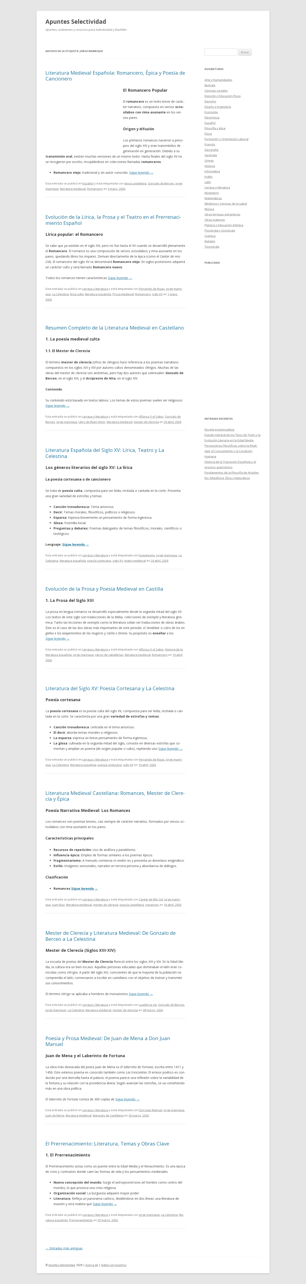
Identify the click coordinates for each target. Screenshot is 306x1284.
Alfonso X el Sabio (151, 416)
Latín (208, 182)
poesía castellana (132, 905)
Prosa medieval (123, 294)
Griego (209, 160)
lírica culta (77, 294)
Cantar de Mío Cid (151, 899)
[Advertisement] (84, 119)
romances (152, 905)
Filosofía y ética (215, 128)
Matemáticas (213, 198)
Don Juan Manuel (150, 1110)
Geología (211, 155)
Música (209, 209)
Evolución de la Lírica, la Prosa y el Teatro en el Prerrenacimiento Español (113, 219)
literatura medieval (73, 189)
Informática (212, 171)
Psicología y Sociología (220, 230)
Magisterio (212, 193)
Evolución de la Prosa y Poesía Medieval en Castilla (104, 588)
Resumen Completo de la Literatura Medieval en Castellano (114, 327)
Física (208, 134)
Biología (210, 85)
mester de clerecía (146, 422)
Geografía (211, 150)
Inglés (209, 177)
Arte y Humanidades (218, 80)
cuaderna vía (148, 1005)
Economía (211, 112)
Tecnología (212, 247)
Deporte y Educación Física (223, 96)
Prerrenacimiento (81, 1220)
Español (87, 183)
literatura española (98, 294)
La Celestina (60, 294)
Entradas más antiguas (64, 1248)
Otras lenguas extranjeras (222, 214)
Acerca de (91, 1265)
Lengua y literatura (95, 289)
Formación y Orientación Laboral (226, 139)
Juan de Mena (54, 1115)
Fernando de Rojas (152, 289)
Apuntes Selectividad (75, 21)
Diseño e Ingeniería (218, 107)
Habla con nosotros (113, 1265)
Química (210, 236)
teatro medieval (135, 561)
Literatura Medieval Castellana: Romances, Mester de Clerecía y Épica (115, 795)
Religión (210, 241)
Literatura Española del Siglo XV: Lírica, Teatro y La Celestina (104, 453)
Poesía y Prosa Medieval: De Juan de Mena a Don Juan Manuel (107, 1041)
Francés (210, 144)
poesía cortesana (99, 561)
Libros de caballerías (109, 655)
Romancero (95, 189)
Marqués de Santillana (108, 1115)
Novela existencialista (219, 429)
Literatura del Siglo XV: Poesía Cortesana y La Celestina (110, 688)
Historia (210, 166)
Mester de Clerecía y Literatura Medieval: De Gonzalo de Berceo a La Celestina (110, 935)
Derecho (210, 101)
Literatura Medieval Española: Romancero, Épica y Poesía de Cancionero (115, 75)
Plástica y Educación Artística (224, 225)
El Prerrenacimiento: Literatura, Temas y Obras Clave (107, 1143)
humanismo (147, 555)
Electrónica (212, 117)
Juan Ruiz (58, 905)
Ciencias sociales (216, 91)
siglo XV (157, 294)
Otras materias (215, 220)
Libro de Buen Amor (92, 422)
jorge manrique (66, 422)
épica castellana (135, 183)
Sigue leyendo (141, 172)
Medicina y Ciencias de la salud (226, 204)
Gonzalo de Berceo (161, 183)
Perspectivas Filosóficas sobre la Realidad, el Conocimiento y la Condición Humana (231, 451)
